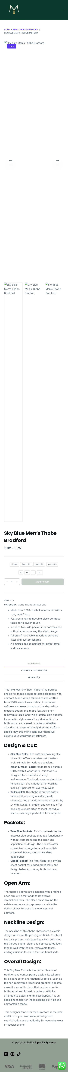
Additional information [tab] (34, 670)
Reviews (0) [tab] (34, 677)
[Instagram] (6, 1054)
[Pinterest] (12, 1054)
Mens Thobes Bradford (32, 604)
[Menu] (62, 10)
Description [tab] (34, 663)
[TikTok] (19, 1054)
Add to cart (42, 581)
